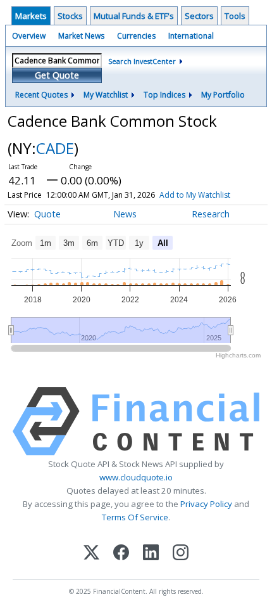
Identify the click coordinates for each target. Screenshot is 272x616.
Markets (31, 16)
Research (211, 214)
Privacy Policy (206, 504)
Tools (235, 16)
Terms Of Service (135, 517)
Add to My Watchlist (194, 194)
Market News (81, 35)
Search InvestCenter (142, 61)
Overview (29, 35)
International (191, 35)
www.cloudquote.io (136, 477)
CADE (55, 148)
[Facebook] (121, 553)
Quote (47, 214)
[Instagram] (181, 553)
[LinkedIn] (151, 553)
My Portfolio (223, 94)
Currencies (136, 35)
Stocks (70, 16)
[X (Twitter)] (91, 553)
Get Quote (57, 75)
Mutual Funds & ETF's (134, 16)
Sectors (199, 16)
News (125, 214)
